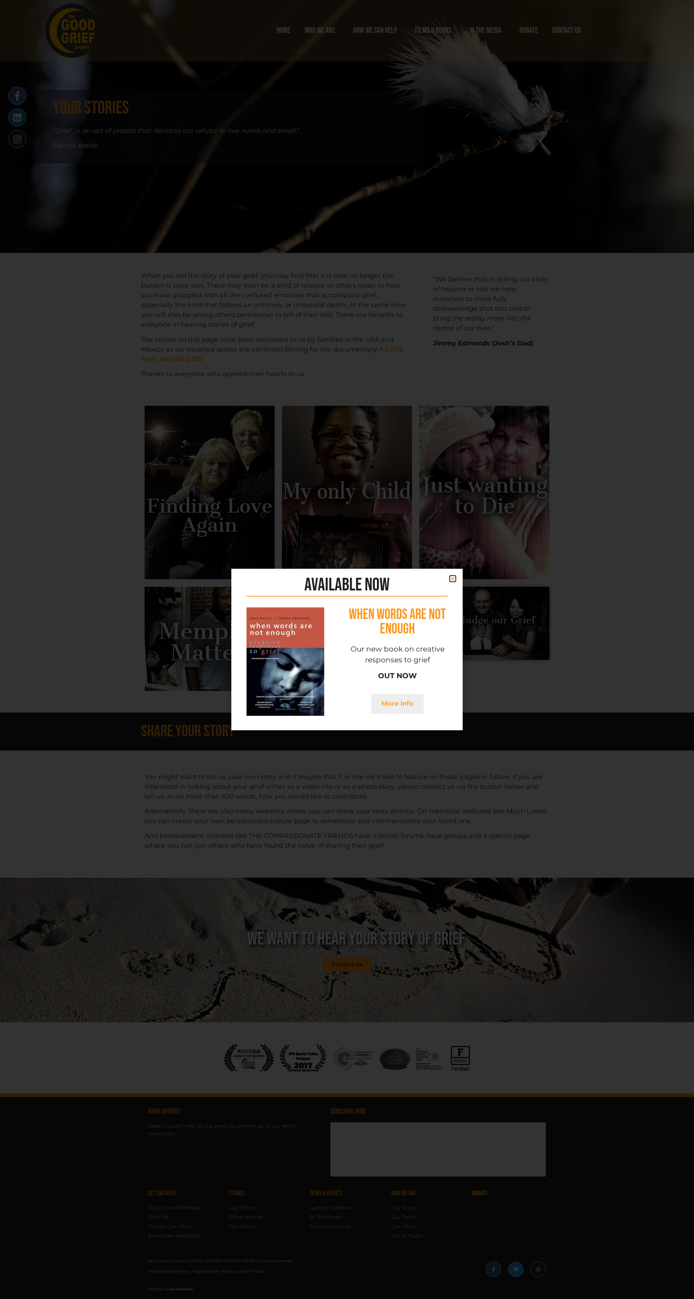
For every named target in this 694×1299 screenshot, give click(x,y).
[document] (347, 649)
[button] (452, 578)
